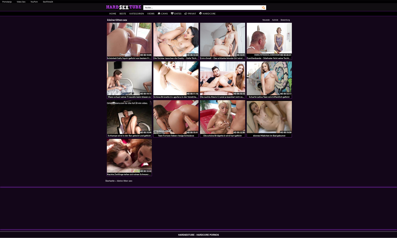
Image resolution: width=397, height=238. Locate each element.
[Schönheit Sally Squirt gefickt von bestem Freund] (129, 40)
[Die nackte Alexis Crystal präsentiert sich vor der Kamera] (222, 78)
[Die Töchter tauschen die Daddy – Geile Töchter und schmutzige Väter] (175, 40)
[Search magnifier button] (263, 7)
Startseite (110, 180)
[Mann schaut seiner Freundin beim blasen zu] (129, 78)
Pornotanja (7, 1)
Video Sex (21, 1)
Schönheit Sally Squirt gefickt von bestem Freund (130, 58)
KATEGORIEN (136, 13)
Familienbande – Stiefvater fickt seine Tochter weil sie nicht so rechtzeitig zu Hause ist (288, 58)
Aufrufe (275, 19)
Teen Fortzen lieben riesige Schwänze (176, 135)
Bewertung (285, 19)
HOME (112, 13)
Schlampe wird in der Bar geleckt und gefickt (129, 135)
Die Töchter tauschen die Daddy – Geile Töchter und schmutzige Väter (187, 58)
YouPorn (34, 1)
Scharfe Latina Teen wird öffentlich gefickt (269, 97)
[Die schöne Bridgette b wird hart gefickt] (222, 117)
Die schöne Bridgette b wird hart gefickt (222, 135)
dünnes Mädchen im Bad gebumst (269, 135)
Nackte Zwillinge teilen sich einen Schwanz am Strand (133, 174)
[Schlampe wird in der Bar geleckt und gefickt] (129, 117)
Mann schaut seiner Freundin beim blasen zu (129, 97)
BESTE (123, 13)
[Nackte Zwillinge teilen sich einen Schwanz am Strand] (129, 156)
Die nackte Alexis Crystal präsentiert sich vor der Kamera (227, 97)
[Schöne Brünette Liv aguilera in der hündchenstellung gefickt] (175, 78)
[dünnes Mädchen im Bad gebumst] (269, 117)
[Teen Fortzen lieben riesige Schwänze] (175, 117)
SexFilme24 (48, 1)
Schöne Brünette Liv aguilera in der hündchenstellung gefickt (183, 97)
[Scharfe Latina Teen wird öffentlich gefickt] (269, 78)
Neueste (266, 19)
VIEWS (150, 13)
